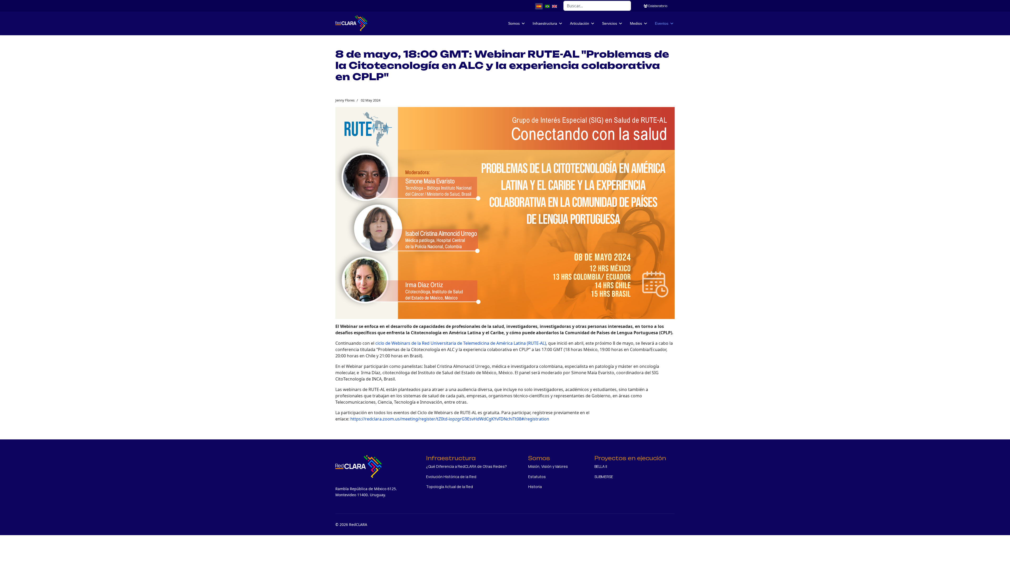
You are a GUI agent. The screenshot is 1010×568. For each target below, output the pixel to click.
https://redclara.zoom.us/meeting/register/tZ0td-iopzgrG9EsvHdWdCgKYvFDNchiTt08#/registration (449, 419)
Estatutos (537, 476)
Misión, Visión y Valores (548, 466)
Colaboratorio (657, 6)
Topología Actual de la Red (449, 486)
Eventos (661, 23)
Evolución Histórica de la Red (451, 476)
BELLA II (600, 466)
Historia (535, 486)
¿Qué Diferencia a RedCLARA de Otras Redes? (466, 466)
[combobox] (597, 6)
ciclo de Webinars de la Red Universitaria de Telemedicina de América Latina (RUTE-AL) (460, 343)
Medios (636, 23)
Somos (514, 23)
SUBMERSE (603, 476)
